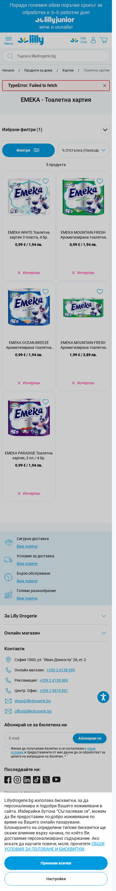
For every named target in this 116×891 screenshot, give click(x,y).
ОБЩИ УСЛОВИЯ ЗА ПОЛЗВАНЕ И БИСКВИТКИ (54, 846)
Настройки (56, 879)
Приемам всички (56, 863)
